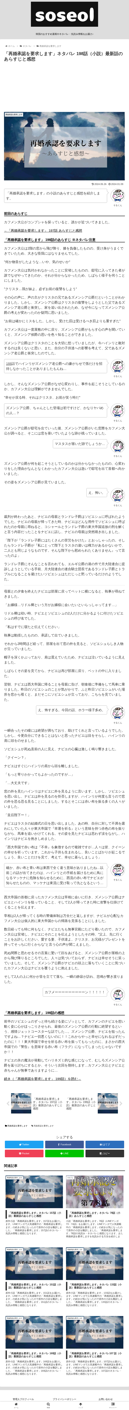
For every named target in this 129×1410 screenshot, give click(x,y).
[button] (119, 721)
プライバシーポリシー (64, 1399)
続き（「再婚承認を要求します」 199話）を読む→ (42, 1079)
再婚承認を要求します (17, 1126)
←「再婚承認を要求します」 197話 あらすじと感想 (43, 230)
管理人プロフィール (23, 1399)
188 (9, 363)
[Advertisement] (64, 88)
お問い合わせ (106, 1399)
